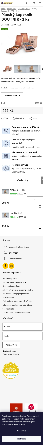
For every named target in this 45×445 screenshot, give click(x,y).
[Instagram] (11, 266)
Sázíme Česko (8, 308)
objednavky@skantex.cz (19, 247)
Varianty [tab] (22, 180)
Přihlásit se (11, 345)
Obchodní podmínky (11, 286)
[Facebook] (5, 266)
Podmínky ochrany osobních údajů (17, 301)
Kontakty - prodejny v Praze (14, 282)
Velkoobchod (8, 297)
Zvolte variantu (12, 95)
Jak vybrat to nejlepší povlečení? (16, 293)
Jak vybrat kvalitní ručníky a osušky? (17, 290)
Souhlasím (21, 438)
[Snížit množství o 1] (28, 200)
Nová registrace (9, 351)
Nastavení (21, 430)
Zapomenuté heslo (10, 354)
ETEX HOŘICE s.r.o (16, 24)
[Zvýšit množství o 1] (41, 200)
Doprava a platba (9, 278)
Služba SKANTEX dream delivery (16, 312)
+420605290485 (15, 258)
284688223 (13, 253)
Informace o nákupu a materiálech (17, 305)
